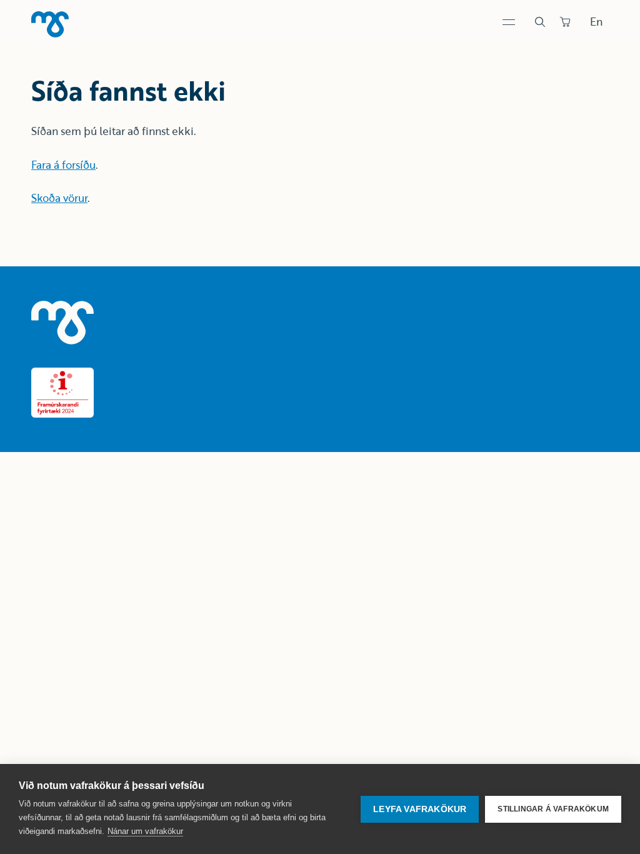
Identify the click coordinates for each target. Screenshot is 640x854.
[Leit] (540, 21)
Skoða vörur (59, 198)
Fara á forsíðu (63, 165)
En (596, 21)
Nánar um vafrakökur (145, 831)
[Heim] (50, 24)
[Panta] (565, 21)
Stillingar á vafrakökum (553, 809)
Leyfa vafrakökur (419, 809)
